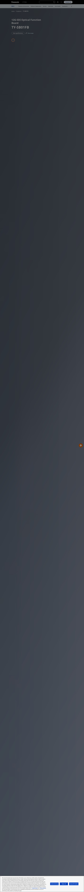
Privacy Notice (43, 888)
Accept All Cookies (74, 883)
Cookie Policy (35, 888)
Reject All (64, 883)
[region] (42, 884)
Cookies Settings (54, 883)
